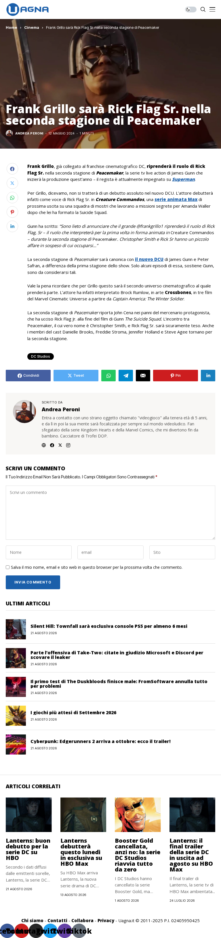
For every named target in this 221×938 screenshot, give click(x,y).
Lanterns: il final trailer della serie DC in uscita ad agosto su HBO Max (191, 855)
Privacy (106, 920)
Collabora (82, 920)
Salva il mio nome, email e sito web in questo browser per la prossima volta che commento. (96, 567)
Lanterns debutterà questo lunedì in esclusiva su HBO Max (81, 852)
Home (11, 27)
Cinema (31, 27)
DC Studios (40, 356)
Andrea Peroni (29, 133)
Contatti (57, 920)
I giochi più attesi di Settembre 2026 (73, 712)
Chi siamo (32, 920)
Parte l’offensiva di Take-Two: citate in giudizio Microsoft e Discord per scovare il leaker (117, 654)
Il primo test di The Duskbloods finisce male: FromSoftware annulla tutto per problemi (119, 683)
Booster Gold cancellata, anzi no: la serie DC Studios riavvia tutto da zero (137, 855)
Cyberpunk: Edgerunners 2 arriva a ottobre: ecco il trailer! (101, 741)
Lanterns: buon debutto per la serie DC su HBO (28, 849)
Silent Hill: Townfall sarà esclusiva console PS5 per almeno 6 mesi (109, 626)
